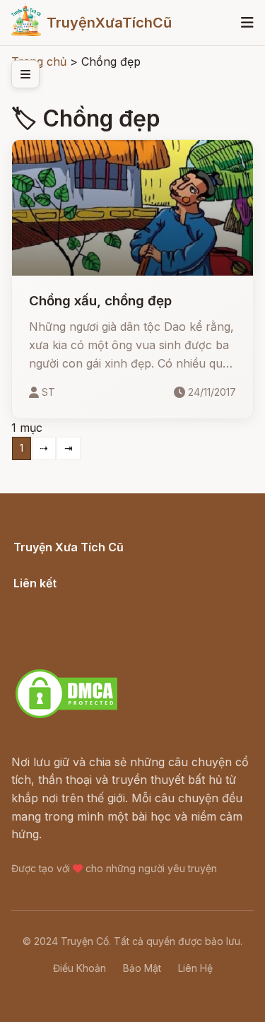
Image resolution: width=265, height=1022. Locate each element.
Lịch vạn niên (49, 599)
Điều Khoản (79, 968)
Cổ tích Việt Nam (58, 563)
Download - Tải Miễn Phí (80, 653)
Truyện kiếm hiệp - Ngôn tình (92, 635)
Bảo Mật (142, 968)
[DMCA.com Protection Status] (66, 716)
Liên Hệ (195, 968)
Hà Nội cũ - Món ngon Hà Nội (94, 617)
